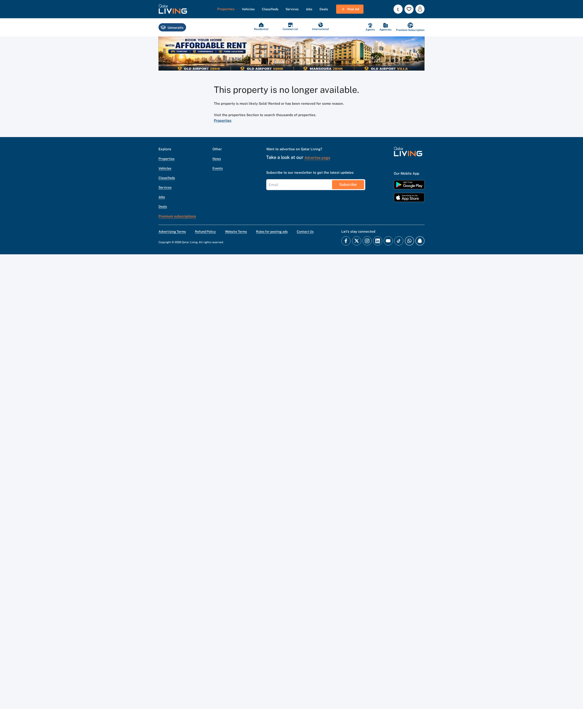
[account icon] (419, 9)
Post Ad (353, 9)
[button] (173, 9)
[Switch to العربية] (398, 9)
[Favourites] (409, 9)
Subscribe (348, 184)
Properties (222, 120)
